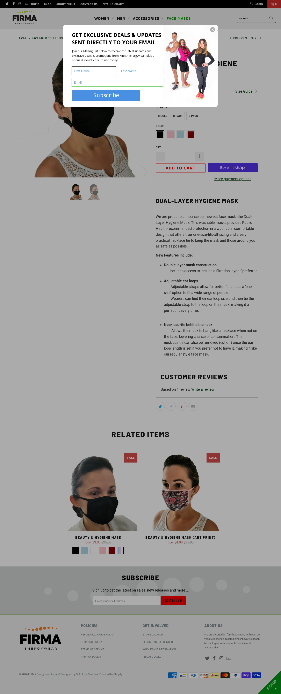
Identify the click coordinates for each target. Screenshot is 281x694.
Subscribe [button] (106, 95)
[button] (212, 29)
